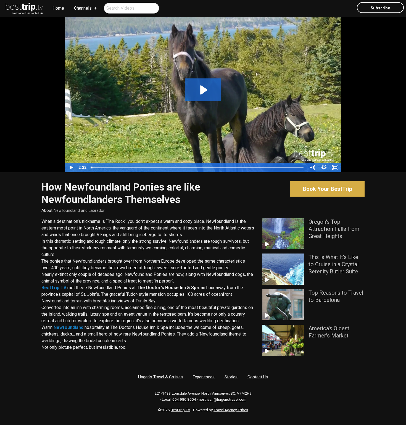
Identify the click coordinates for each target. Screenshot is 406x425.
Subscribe (380, 8)
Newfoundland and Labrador (79, 210)
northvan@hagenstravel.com (222, 399)
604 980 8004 (184, 399)
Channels (83, 8)
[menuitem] (24, 8)
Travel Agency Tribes (230, 410)
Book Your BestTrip (327, 189)
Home (58, 8)
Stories (231, 376)
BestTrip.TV (180, 410)
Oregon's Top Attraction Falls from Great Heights (334, 228)
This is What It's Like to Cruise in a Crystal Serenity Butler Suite (333, 264)
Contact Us (257, 376)
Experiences (204, 376)
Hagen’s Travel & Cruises (160, 376)
